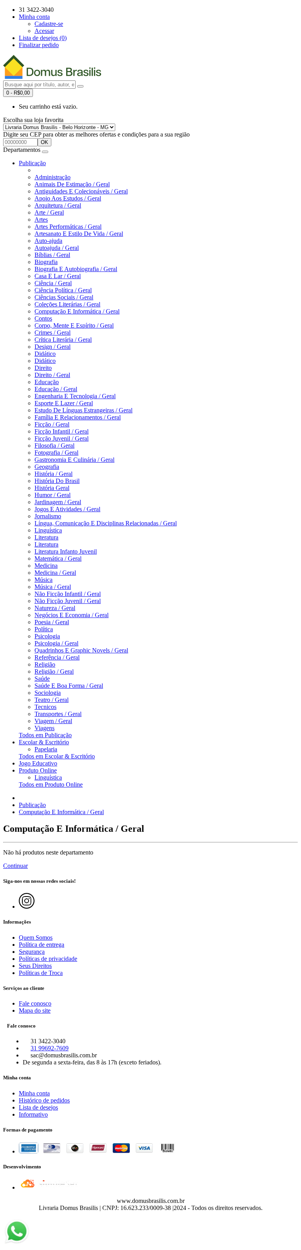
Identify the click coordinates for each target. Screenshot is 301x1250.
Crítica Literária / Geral (63, 339)
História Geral (51, 488)
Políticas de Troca (41, 972)
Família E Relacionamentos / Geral (77, 417)
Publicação (32, 163)
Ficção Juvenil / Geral (61, 438)
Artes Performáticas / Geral (68, 226)
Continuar (15, 865)
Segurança (32, 951)
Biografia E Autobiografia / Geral (75, 269)
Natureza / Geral (54, 608)
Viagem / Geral (53, 721)
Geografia (46, 466)
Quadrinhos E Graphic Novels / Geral (81, 650)
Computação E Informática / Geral (77, 311)
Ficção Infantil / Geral (61, 431)
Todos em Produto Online (51, 784)
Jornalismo (47, 516)
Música (43, 579)
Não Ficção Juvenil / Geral (67, 601)
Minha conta (34, 1093)
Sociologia (47, 692)
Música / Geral (52, 586)
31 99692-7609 (50, 1048)
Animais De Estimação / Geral (72, 184)
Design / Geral (52, 346)
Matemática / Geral (58, 558)
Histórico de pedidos (44, 1100)
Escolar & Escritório (44, 742)
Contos (43, 318)
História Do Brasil (57, 480)
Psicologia (47, 636)
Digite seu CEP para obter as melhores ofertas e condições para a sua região (96, 134)
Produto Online (38, 770)
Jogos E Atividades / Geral (67, 509)
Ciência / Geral (53, 283)
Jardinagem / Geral (57, 502)
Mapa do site (35, 1010)
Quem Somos (36, 937)
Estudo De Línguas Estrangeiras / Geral (83, 410)
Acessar (44, 30)
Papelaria (45, 749)
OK (44, 142)
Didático (45, 353)
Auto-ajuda (48, 240)
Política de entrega (41, 944)
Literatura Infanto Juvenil (65, 551)
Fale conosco (35, 1003)
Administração (52, 177)
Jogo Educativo (38, 763)
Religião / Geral (54, 671)
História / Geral (53, 473)
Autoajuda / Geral (56, 247)
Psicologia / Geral (56, 643)
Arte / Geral (49, 212)
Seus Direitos (35, 965)
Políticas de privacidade (48, 958)
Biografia (46, 262)
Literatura (46, 537)
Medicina (46, 565)
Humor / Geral (52, 495)
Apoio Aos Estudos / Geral (67, 198)
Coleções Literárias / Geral (67, 304)
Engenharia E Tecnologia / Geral (75, 396)
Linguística (48, 530)
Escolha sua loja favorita (33, 120)
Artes (41, 219)
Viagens (44, 728)
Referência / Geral (57, 657)
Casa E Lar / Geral (57, 276)
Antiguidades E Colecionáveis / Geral (81, 191)
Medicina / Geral (55, 572)
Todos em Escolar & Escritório (57, 756)
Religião (44, 664)
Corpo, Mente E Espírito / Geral (74, 325)
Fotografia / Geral (56, 452)
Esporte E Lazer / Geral (63, 403)
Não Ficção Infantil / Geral (67, 593)
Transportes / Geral (58, 714)
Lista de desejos (38, 1107)
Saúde (42, 678)
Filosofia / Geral (54, 445)
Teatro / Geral (51, 699)
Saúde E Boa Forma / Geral (68, 685)
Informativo (33, 1114)
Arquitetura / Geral (57, 205)
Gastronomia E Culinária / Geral (74, 459)
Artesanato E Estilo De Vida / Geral (78, 233)
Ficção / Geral (51, 424)
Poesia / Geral (51, 622)
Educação (46, 382)
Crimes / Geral (52, 332)
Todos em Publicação (45, 735)
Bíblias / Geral (52, 254)
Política (43, 629)
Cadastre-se (48, 23)
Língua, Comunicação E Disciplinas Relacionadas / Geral (105, 523)
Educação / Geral (55, 389)
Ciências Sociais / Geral (63, 297)
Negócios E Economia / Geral (71, 615)
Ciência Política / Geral (63, 290)
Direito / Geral (52, 375)
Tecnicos (45, 706)
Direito (43, 367)
